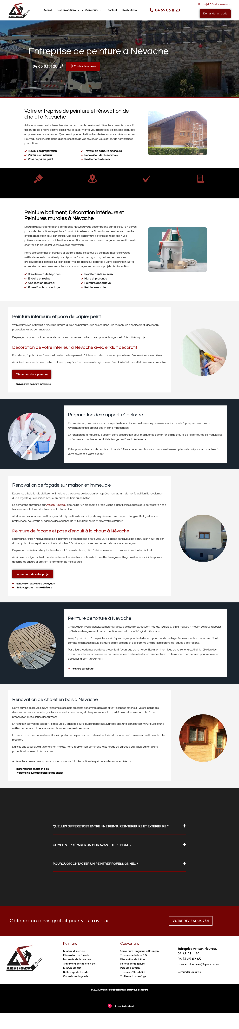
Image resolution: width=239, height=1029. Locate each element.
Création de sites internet (124, 1006)
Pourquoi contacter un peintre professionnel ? (95, 863)
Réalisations (129, 10)
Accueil (48, 10)
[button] (119, 826)
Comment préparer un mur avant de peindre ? (92, 845)
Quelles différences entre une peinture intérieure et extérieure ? (111, 826)
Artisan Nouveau (56, 505)
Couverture (91, 10)
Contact (112, 10)
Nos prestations (67, 10)
